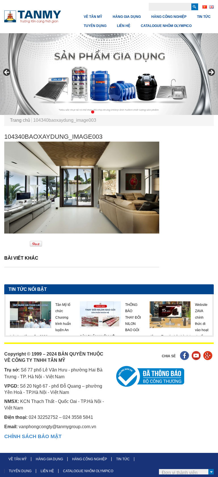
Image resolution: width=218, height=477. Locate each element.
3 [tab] (92, 112)
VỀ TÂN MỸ (93, 17)
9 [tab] (131, 112)
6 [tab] (112, 112)
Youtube (197, 356)
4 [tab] (99, 112)
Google (208, 356)
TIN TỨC (204, 17)
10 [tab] (138, 112)
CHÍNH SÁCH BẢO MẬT (33, 436)
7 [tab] (118, 112)
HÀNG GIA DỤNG (127, 17)
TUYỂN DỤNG (95, 26)
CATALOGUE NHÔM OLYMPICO (166, 26)
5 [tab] (105, 112)
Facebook (185, 356)
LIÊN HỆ (123, 26)
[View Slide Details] (109, 74)
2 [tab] (86, 112)
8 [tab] (125, 112)
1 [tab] (79, 112)
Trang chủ (20, 120)
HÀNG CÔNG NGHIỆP (168, 17)
